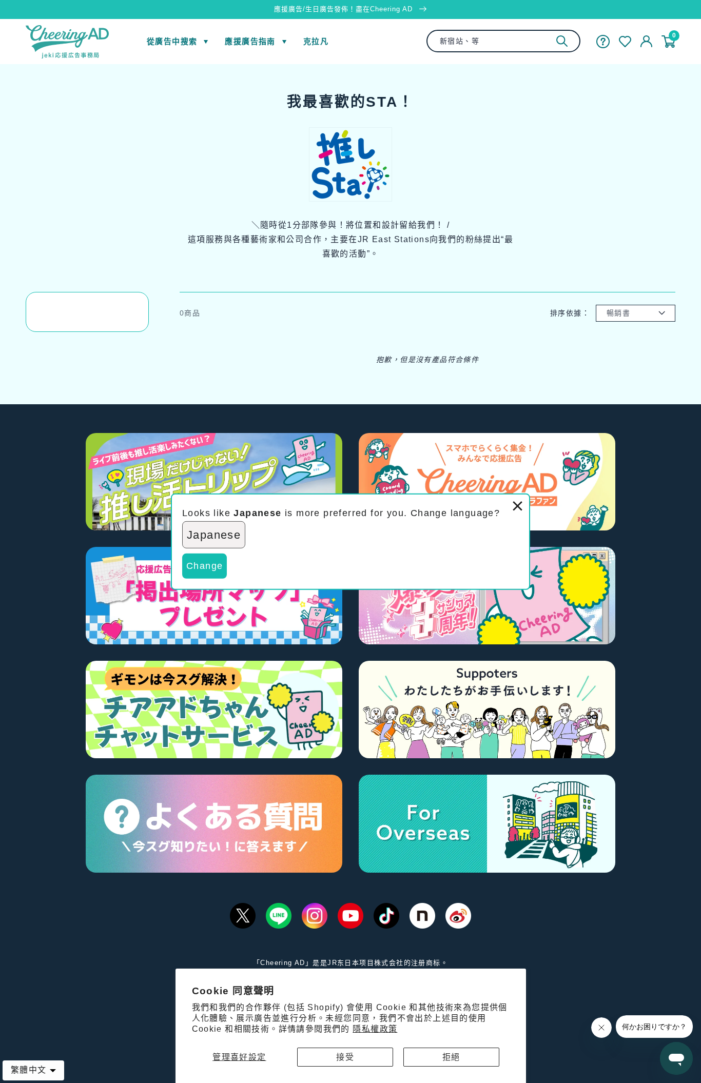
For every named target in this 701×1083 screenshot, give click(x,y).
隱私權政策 (375, 1029)
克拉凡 (315, 41)
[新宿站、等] (562, 41)
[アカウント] (646, 41)
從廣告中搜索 (172, 41)
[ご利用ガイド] (603, 41)
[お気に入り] (625, 41)
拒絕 (451, 1057)
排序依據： (570, 313)
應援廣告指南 (250, 41)
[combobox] (503, 41)
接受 (345, 1057)
